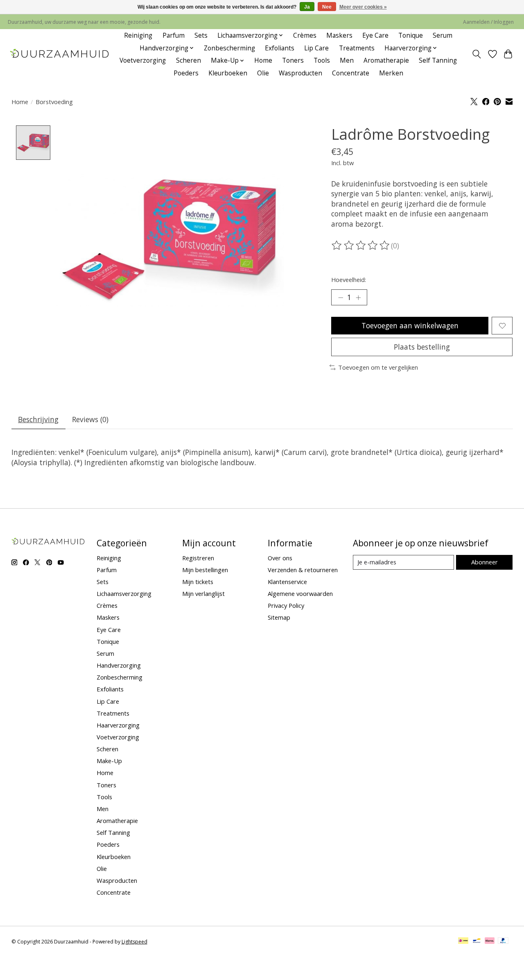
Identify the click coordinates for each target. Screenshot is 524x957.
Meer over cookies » (363, 7)
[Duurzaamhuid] (60, 54)
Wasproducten (300, 73)
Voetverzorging (143, 60)
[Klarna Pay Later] (490, 941)
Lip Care (316, 48)
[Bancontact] (477, 941)
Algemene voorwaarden (300, 593)
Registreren (198, 558)
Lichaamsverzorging (124, 593)
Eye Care (375, 35)
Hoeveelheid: (348, 279)
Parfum (174, 35)
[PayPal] (503, 941)
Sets (201, 35)
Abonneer (484, 562)
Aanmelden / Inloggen (488, 21)
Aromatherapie (386, 60)
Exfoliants (279, 48)
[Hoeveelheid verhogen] (358, 297)
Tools (322, 60)
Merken (391, 73)
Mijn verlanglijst (203, 593)
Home (263, 60)
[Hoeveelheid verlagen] (340, 297)
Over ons (280, 558)
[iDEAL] (463, 941)
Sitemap (279, 617)
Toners (293, 60)
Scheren (188, 60)
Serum (442, 35)
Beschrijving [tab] (38, 419)
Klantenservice (287, 581)
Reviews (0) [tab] (90, 419)
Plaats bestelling (422, 347)
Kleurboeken (227, 73)
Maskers (339, 35)
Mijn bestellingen (205, 570)
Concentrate (350, 73)
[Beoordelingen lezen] (361, 245)
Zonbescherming (229, 48)
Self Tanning (438, 60)
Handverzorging (119, 665)
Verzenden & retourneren (303, 570)
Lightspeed (134, 941)
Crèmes (304, 35)
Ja (307, 7)
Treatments (357, 48)
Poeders (186, 73)
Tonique (410, 35)
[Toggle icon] (476, 54)
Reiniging (138, 35)
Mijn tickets (197, 581)
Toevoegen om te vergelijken (378, 367)
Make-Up (109, 761)
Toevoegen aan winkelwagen (409, 325)
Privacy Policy (286, 605)
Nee (327, 7)
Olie (263, 73)
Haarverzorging (118, 725)
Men (347, 60)
